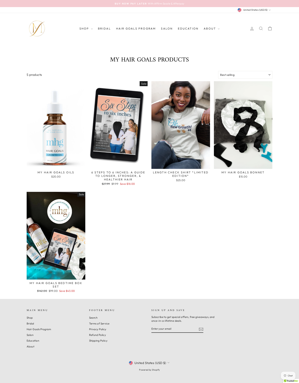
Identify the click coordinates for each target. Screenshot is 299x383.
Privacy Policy (97, 329)
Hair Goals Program (136, 28)
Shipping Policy (98, 340)
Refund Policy (97, 335)
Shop (84, 28)
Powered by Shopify (149, 369)
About (210, 28)
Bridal (104, 28)
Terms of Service (99, 323)
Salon (167, 28)
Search (93, 317)
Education (188, 28)
